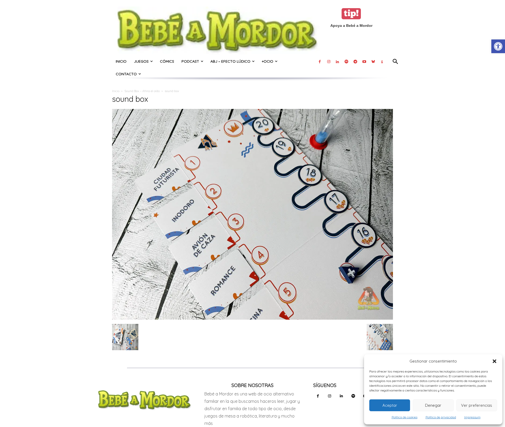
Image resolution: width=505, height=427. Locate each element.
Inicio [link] (115, 91)
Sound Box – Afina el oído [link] (142, 91)
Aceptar (389, 405)
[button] (494, 361)
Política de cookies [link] (404, 417)
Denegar (433, 405)
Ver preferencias (476, 405)
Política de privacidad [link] (441, 417)
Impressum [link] (472, 417)
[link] (498, 46)
